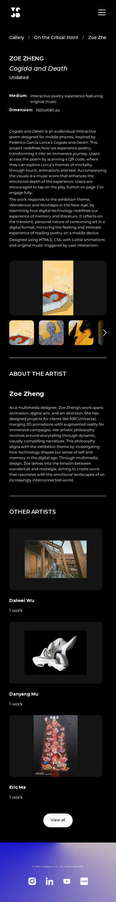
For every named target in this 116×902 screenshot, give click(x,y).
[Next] (102, 332)
